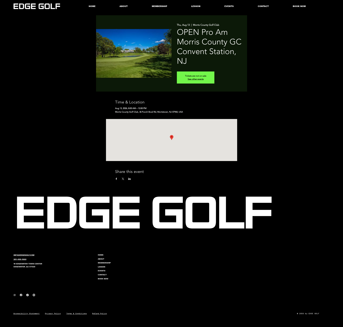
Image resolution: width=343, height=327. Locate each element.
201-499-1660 (20, 259)
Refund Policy (99, 314)
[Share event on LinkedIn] (129, 179)
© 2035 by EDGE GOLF (308, 314)
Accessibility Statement (26, 314)
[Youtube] (34, 295)
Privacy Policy (53, 314)
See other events (196, 79)
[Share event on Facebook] (116, 179)
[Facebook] (21, 295)
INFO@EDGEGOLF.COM (24, 255)
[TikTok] (27, 295)
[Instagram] (14, 295)
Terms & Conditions (76, 314)
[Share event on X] (123, 179)
